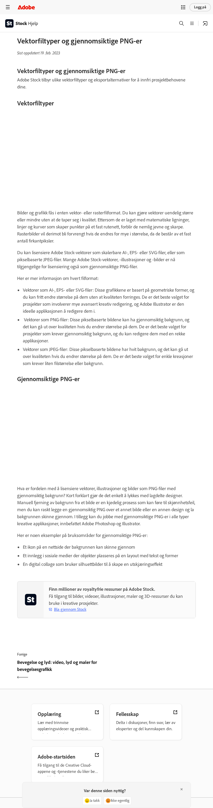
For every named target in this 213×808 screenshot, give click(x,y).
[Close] (181, 789)
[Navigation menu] (8, 7)
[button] (183, 7)
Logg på (200, 7)
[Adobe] (26, 7)
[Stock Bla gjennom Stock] (205, 23)
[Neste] (152, 670)
